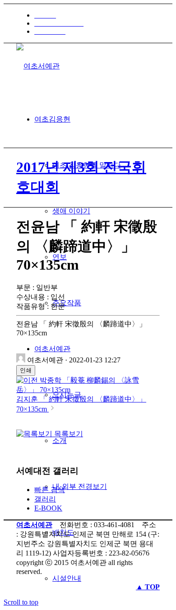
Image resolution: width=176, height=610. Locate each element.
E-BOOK (48, 508)
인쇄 (26, 370)
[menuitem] (97, 15)
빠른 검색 (49, 489)
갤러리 (45, 499)
